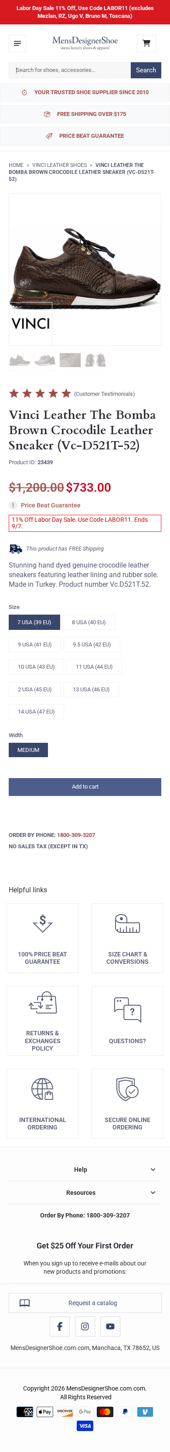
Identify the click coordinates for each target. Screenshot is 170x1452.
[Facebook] (59, 1326)
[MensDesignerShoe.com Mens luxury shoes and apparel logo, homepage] (85, 44)
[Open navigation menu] (17, 43)
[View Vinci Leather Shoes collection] (30, 324)
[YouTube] (110, 1326)
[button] (85, 787)
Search (146, 70)
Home (16, 165)
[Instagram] (85, 1326)
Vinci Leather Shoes (59, 165)
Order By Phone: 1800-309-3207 (85, 1215)
